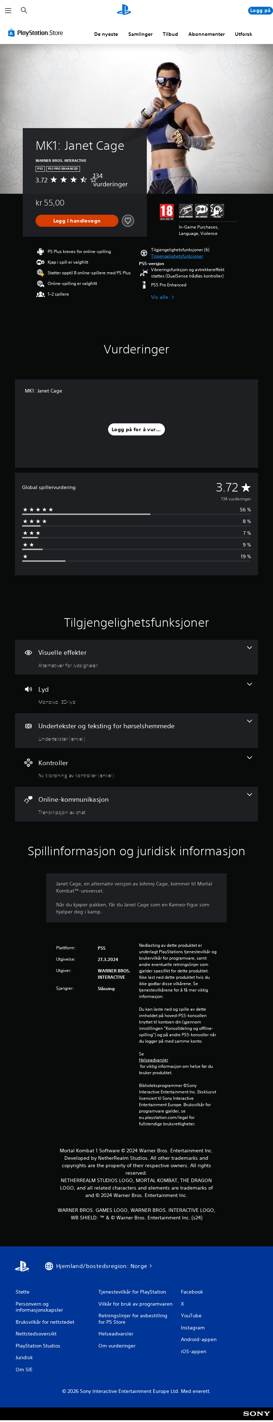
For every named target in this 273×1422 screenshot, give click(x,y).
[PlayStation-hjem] (124, 11)
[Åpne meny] (8, 10)
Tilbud (170, 34)
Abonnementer (206, 34)
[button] (177, 256)
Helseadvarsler (153, 1060)
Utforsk (243, 34)
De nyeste (106, 34)
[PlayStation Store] (37, 32)
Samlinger (140, 34)
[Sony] (257, 1418)
